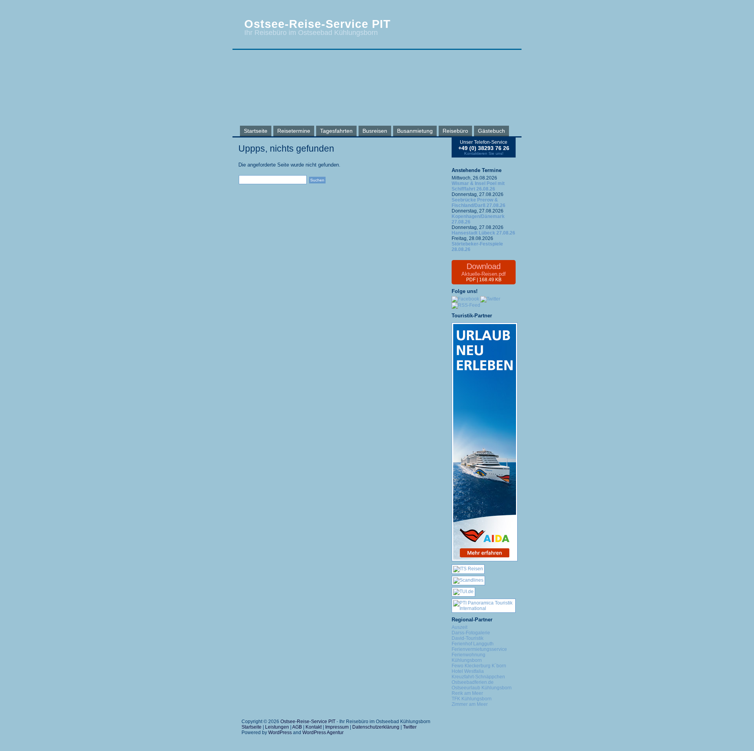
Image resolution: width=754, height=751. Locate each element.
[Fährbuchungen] (468, 580)
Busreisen (374, 131)
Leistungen (277, 727)
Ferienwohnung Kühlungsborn (468, 657)
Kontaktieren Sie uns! (483, 153)
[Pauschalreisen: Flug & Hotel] (463, 591)
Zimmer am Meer (470, 704)
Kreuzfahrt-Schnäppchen (478, 677)
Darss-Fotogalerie (471, 633)
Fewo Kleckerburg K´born (479, 666)
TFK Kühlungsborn (472, 699)
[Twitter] (490, 299)
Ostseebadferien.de (473, 682)
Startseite (255, 131)
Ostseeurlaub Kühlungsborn (482, 688)
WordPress (280, 732)
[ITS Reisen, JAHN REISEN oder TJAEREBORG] (468, 568)
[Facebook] (465, 299)
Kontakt (314, 727)
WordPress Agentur (323, 732)
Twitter (410, 727)
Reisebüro (455, 131)
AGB (297, 727)
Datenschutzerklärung (375, 727)
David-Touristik (467, 638)
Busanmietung (415, 131)
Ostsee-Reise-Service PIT (317, 24)
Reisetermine (293, 131)
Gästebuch (491, 131)
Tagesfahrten (336, 131)
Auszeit (459, 627)
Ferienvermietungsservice (479, 649)
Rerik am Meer (467, 693)
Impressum (337, 727)
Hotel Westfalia (468, 671)
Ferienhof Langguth (473, 644)
